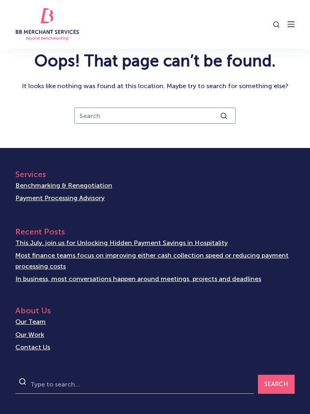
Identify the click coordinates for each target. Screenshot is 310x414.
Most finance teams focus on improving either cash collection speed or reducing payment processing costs (152, 260)
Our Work (29, 334)
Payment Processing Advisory (60, 198)
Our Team (30, 321)
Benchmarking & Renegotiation (63, 185)
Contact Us (32, 347)
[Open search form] (276, 24)
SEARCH (276, 384)
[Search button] (224, 116)
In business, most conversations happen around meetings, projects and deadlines (138, 279)
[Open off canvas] (291, 24)
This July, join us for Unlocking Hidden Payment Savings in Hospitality (121, 243)
